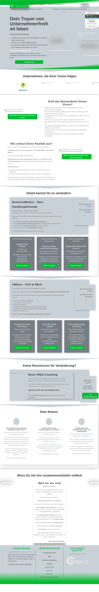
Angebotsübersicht (49, 553)
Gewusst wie (29, 62)
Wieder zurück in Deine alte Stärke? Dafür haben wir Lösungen (76, 156)
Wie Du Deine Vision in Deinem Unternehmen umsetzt (22, 116)
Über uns (41, 4)
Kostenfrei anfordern (22, 348)
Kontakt (85, 4)
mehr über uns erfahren (56, 541)
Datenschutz (49, 573)
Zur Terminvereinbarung (90, 396)
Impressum (49, 570)
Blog (49, 556)
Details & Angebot (22, 265)
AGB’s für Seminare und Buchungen (49, 577)
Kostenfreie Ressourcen (55, 4)
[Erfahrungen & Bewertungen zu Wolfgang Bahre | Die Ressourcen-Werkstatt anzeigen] (92, 20)
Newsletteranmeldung (49, 560)
